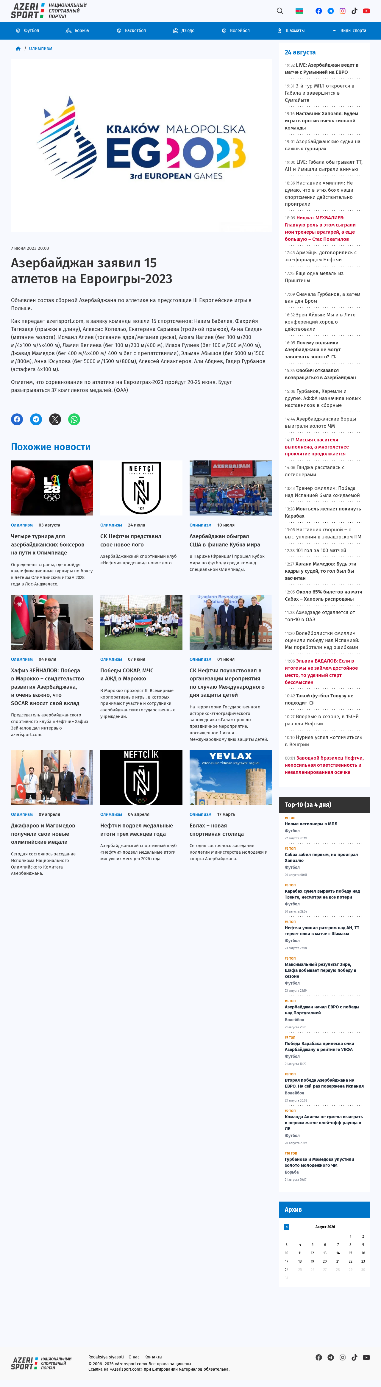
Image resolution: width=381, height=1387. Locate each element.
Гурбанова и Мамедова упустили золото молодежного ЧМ (319, 1162)
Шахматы (295, 30)
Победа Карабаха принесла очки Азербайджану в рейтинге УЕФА (319, 1046)
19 (312, 1261)
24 (286, 1270)
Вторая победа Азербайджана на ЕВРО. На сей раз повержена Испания (324, 1083)
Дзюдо (188, 30)
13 (325, 1253)
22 (350, 1261)
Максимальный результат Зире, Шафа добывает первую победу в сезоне (320, 970)
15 (350, 1253)
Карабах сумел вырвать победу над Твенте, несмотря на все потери (322, 894)
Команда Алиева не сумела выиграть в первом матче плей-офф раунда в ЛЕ (324, 1122)
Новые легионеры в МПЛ (311, 824)
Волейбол (240, 30)
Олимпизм (40, 48)
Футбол (31, 30)
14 (338, 1253)
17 (286, 1261)
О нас (134, 1357)
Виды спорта (353, 30)
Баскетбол (135, 30)
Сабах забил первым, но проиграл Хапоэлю (321, 857)
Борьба (82, 30)
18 (300, 1261)
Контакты (153, 1357)
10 (286, 1253)
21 (338, 1261)
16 (363, 1253)
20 (325, 1261)
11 (300, 1253)
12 (312, 1253)
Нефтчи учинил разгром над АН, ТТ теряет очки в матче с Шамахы (322, 930)
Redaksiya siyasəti (106, 1357)
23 (363, 1261)
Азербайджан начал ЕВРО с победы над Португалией (322, 1010)
